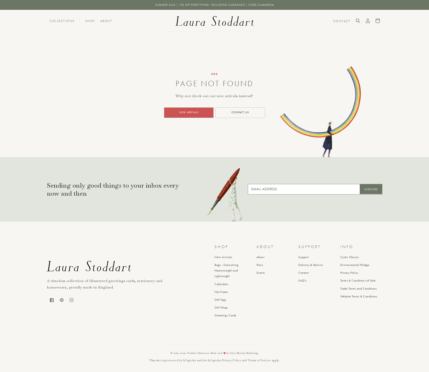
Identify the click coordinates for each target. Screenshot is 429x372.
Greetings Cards (225, 315)
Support (303, 257)
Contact (303, 273)
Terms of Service (259, 360)
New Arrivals (223, 257)
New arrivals (189, 112)
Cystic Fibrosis (349, 257)
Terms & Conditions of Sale (358, 280)
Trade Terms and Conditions (358, 288)
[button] (358, 21)
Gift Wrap (220, 307)
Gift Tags (220, 300)
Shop (90, 21)
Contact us (240, 112)
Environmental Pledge (354, 265)
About (106, 21)
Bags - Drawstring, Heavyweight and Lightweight (226, 270)
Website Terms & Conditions (359, 296)
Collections (62, 21)
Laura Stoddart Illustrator (194, 353)
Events (261, 273)
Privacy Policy (349, 273)
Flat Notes (221, 292)
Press (260, 265)
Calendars (221, 284)
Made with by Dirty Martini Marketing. (235, 353)
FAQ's (302, 280)
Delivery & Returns (310, 265)
